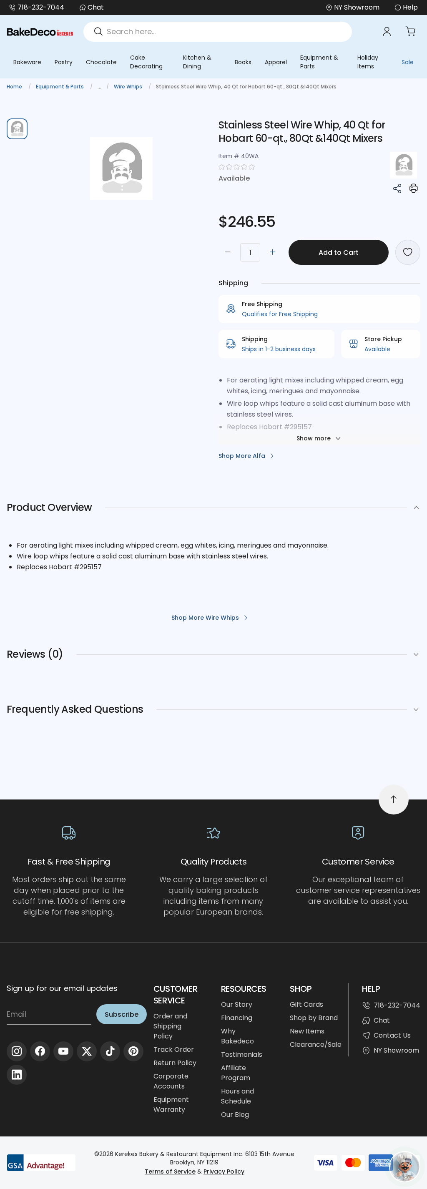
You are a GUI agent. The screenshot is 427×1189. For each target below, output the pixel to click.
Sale (408, 62)
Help (410, 7)
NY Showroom (396, 1050)
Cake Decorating (146, 61)
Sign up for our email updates (62, 988)
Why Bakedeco (237, 1036)
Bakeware (27, 62)
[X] (87, 1051)
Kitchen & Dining (197, 61)
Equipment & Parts (319, 61)
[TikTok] (110, 1051)
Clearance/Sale (316, 1044)
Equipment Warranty (171, 1104)
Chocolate (101, 62)
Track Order (173, 1049)
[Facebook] (40, 1051)
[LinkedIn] (17, 1075)
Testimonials (241, 1054)
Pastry (64, 62)
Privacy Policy (223, 1171)
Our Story (236, 1004)
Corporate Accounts (170, 1081)
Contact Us (392, 1035)
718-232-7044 (41, 7)
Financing (236, 1018)
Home (15, 86)
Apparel (276, 62)
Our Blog (235, 1114)
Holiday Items (367, 61)
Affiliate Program (235, 1073)
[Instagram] (17, 1051)
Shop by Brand (314, 1018)
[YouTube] (63, 1051)
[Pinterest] (133, 1051)
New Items (307, 1031)
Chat (96, 7)
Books (243, 62)
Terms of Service (170, 1171)
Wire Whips (128, 86)
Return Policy (174, 1063)
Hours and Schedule (237, 1096)
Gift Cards (306, 1004)
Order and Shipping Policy (170, 1026)
